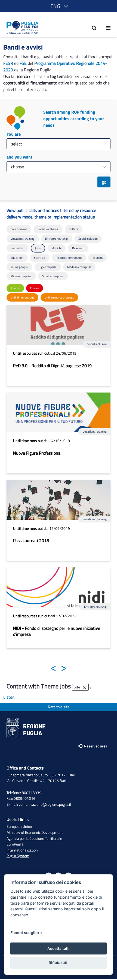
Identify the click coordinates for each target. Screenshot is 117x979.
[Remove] (84, 687)
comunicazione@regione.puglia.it (45, 804)
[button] (58, 6)
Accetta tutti (58, 948)
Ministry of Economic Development (35, 832)
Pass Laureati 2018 (31, 540)
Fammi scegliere (26, 932)
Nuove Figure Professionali (38, 453)
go (104, 182)
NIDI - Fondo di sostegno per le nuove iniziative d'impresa (56, 631)
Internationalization (22, 850)
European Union (19, 826)
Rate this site (58, 707)
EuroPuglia (15, 844)
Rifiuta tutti (59, 962)
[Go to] (20, 28)
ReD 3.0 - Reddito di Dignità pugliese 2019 (52, 365)
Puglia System (18, 856)
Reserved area (95, 746)
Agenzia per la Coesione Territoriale (34, 838)
